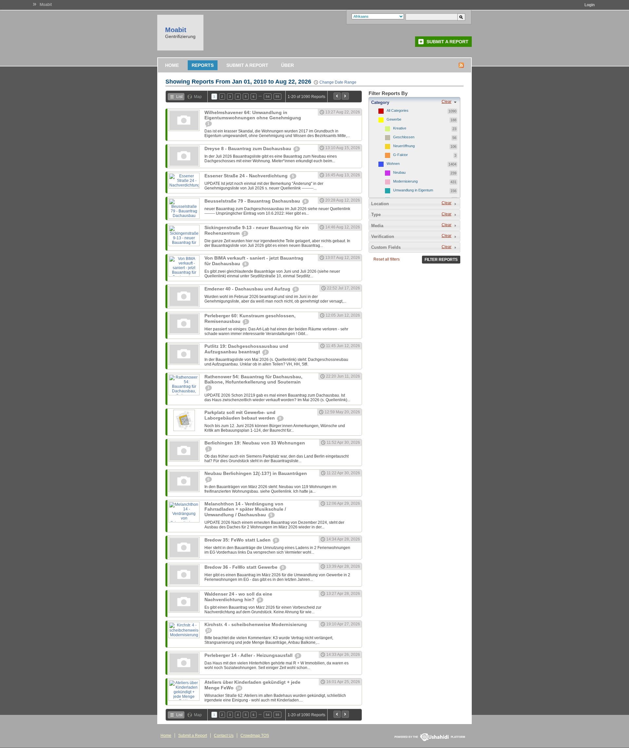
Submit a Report (447, 41)
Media (377, 225)
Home (172, 65)
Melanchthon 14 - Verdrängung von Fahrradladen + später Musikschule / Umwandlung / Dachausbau (245, 509)
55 (277, 96)
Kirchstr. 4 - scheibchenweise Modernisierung (255, 624)
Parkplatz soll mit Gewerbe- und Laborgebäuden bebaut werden (240, 415)
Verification (382, 236)
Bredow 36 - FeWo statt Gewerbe (241, 567)
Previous (337, 96)
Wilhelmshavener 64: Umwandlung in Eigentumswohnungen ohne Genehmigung (252, 115)
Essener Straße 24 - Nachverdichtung (246, 175)
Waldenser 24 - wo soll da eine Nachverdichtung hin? (238, 596)
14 (239, 688)
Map (198, 96)
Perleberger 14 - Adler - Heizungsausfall (249, 655)
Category (380, 102)
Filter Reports (441, 259)
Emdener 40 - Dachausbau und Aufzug (248, 288)
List (179, 96)
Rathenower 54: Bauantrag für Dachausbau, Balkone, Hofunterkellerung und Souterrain (253, 379)
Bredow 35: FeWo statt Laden (238, 539)
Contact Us (224, 735)
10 (208, 630)
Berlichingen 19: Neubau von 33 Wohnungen (254, 442)
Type (376, 214)
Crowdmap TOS (254, 735)
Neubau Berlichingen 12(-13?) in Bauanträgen (255, 473)
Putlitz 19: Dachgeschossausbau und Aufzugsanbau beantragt (246, 349)
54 (268, 96)
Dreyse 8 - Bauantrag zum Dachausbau (248, 148)
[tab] (414, 102)
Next (345, 96)
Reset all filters (386, 259)
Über (287, 65)
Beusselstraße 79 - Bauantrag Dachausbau (252, 201)
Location (380, 203)
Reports (203, 65)
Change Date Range (337, 82)
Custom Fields (386, 247)
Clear (446, 101)
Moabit (46, 4)
